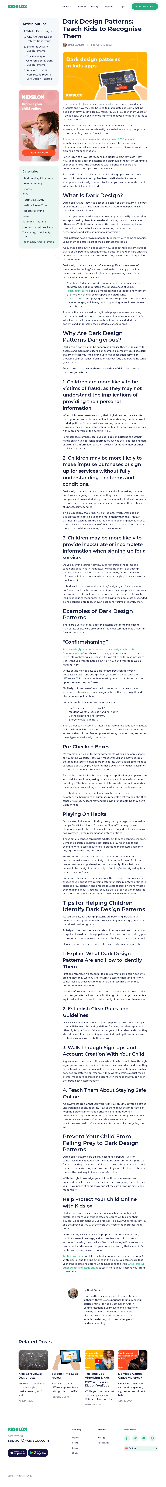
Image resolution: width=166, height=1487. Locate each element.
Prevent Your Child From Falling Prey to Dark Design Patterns (39, 75)
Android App (103, 1442)
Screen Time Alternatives (37, 227)
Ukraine (75, 1453)
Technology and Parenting (38, 242)
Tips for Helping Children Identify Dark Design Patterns (39, 61)
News (25, 216)
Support (75, 1437)
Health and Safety (33, 200)
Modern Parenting (33, 211)
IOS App (102, 1437)
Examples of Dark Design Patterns (37, 49)
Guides (75, 1448)
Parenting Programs (34, 221)
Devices (27, 189)
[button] (141, 1448)
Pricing (75, 1442)
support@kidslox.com (28, 1440)
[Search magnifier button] (56, 256)
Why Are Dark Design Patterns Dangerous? (39, 39)
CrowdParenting (32, 183)
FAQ (25, 194)
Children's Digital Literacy (37, 178)
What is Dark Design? (39, 31)
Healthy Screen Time (34, 205)
